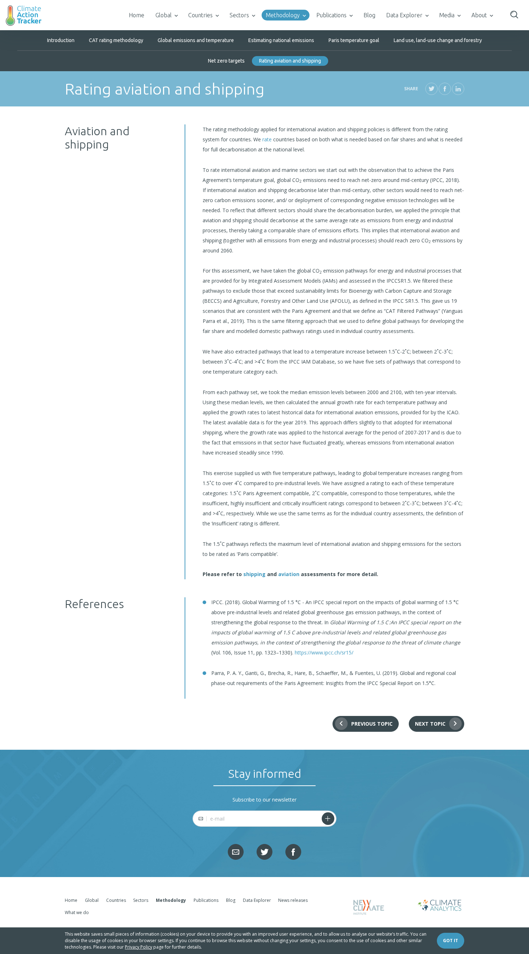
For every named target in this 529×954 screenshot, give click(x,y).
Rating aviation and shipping (290, 61)
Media (447, 15)
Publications (331, 15)
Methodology (283, 15)
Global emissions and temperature (196, 40)
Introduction (60, 40)
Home (136, 15)
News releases (293, 900)
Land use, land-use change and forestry (438, 40)
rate (267, 139)
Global (163, 15)
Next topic (430, 723)
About (479, 15)
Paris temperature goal (354, 40)
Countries (200, 15)
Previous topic (372, 723)
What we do (77, 912)
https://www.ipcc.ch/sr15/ (324, 652)
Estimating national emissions (281, 40)
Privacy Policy (138, 947)
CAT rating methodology (116, 40)
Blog (369, 15)
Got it (450, 940)
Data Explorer (404, 15)
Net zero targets (226, 61)
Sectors (239, 15)
